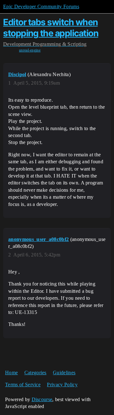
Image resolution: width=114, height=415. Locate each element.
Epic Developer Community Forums (41, 6)
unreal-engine (30, 50)
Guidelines (64, 372)
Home (11, 372)
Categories (35, 372)
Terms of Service (23, 384)
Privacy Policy (62, 384)
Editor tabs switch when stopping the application (50, 28)
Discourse (42, 399)
